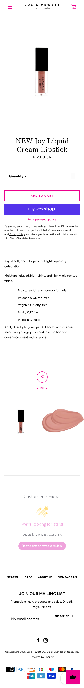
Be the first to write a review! (42, 546)
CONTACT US (67, 577)
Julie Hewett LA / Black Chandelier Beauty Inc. (53, 651)
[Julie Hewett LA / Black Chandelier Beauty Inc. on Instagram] (45, 640)
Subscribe (62, 616)
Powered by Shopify (42, 656)
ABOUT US (45, 577)
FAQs (29, 577)
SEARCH (13, 577)
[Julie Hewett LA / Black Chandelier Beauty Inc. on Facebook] (38, 640)
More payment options (42, 219)
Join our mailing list (42, 593)
